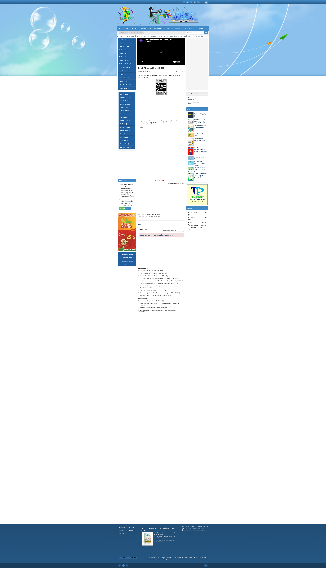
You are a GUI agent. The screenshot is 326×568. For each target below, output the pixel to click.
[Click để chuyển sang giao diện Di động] (127, 565)
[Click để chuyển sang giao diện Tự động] (119, 565)
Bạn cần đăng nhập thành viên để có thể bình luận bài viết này (157, 235)
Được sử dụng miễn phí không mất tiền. (127, 193)
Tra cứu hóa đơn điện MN (126, 261)
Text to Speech (124, 134)
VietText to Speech (125, 127)
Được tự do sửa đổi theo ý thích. (127, 197)
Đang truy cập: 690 (124, 557)
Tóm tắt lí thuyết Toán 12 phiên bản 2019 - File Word (200, 127)
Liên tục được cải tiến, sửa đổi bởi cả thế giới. (127, 189)
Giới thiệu (132, 527)
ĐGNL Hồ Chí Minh (125, 147)
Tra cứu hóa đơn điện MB (126, 254)
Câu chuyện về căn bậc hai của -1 (149, 290)
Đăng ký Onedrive (125, 104)
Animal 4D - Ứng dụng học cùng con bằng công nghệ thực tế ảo (200, 121)
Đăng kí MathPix (124, 110)
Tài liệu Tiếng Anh (124, 88)
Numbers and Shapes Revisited (148, 301)
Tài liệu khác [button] (168, 28)
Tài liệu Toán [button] (134, 28)
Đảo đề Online (124, 94)
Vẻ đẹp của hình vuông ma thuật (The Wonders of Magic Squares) (158, 281)
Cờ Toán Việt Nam (125, 124)
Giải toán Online (124, 117)
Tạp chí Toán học (124, 71)
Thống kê (132, 530)
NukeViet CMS (191, 557)
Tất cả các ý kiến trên (126, 205)
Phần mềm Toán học (125, 67)
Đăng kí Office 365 (125, 101)
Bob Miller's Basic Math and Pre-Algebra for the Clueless (155, 278)
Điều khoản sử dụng (162, 559)
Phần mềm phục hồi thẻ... (194, 98)
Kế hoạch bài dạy (124, 39)
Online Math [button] (178, 28)
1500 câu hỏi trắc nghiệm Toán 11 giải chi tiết (200, 140)
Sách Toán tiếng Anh (125, 84)
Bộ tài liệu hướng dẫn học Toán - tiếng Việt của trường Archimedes (200, 149)
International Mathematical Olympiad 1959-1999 (153, 295)
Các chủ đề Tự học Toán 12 (199, 158)
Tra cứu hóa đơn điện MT (126, 257)
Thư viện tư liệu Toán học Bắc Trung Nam (171, 557)
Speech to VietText (125, 130)
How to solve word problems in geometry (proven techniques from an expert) (160, 303)
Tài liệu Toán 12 (123, 50)
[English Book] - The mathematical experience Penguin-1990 (156, 293)
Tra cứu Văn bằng (125, 120)
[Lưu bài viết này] (183, 71)
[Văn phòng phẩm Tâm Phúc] (197, 194)
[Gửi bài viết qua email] (177, 71)
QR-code (134, 557)
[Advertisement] (161, 108)
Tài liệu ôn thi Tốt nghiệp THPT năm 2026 (199, 36)
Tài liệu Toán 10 (123, 57)
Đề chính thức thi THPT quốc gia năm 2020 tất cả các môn (200, 114)
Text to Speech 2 (124, 137)
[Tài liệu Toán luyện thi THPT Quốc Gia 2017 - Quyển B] (147, 539)
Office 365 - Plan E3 (125, 140)
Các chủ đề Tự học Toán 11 (199, 134)
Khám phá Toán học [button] (155, 28)
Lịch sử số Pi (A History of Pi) (148, 271)
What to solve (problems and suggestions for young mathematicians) (158, 310)
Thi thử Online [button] (188, 28)
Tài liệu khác (122, 74)
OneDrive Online (124, 114)
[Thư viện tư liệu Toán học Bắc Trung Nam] (126, 14)
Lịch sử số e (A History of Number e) (150, 273)
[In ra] (180, 71)
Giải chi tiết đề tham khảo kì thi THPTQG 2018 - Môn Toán (196, 169)
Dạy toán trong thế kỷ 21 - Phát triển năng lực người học (155, 283)
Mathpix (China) (124, 144)
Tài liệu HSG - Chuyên (125, 64)
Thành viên (121, 530)
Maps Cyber (122, 264)
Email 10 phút (124, 107)
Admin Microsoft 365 (125, 97)
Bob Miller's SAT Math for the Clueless (150, 276)
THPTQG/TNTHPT (124, 46)
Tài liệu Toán (121, 527)
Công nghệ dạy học (124, 78)
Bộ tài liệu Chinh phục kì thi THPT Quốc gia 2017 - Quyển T (200, 175)
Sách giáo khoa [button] (199, 28)
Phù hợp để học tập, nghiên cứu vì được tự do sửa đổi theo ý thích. (127, 201)
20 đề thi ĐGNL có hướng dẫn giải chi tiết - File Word (200, 163)
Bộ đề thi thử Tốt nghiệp (125, 43)
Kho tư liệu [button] (144, 28)
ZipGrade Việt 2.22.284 (194, 102)
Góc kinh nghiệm (124, 81)
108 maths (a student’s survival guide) (150, 307)
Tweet (139, 224)
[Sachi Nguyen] (127, 232)
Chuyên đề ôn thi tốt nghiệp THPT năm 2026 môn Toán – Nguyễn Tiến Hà (164, 36)
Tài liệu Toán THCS (124, 60)
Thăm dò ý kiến (122, 533)
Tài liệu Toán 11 (123, 53)
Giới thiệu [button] (125, 28)
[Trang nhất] (119, 28)
